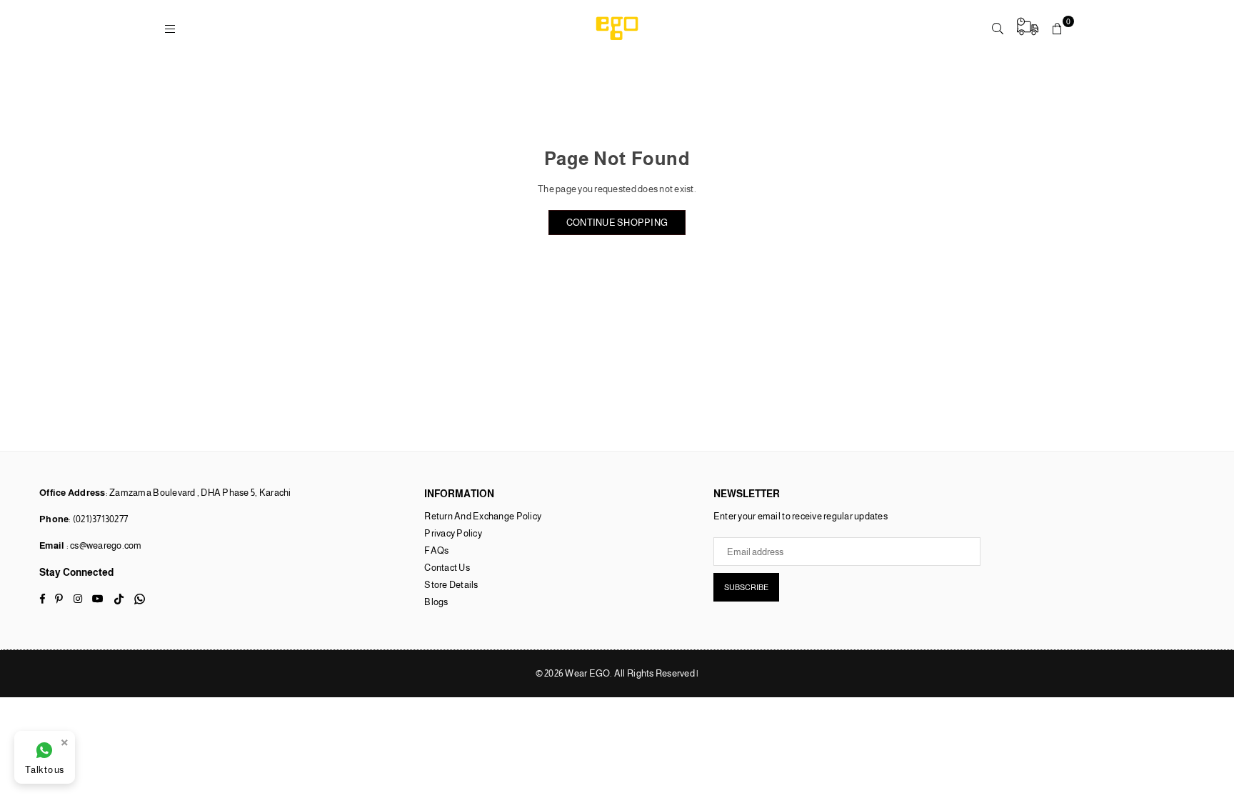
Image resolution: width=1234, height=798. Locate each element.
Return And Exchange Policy (482, 516)
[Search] (997, 28)
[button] (1057, 28)
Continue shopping (617, 222)
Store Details (451, 584)
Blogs (436, 602)
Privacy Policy (453, 533)
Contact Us (447, 567)
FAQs (436, 550)
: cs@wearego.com (102, 545)
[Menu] (170, 28)
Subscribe (746, 587)
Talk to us (44, 769)
